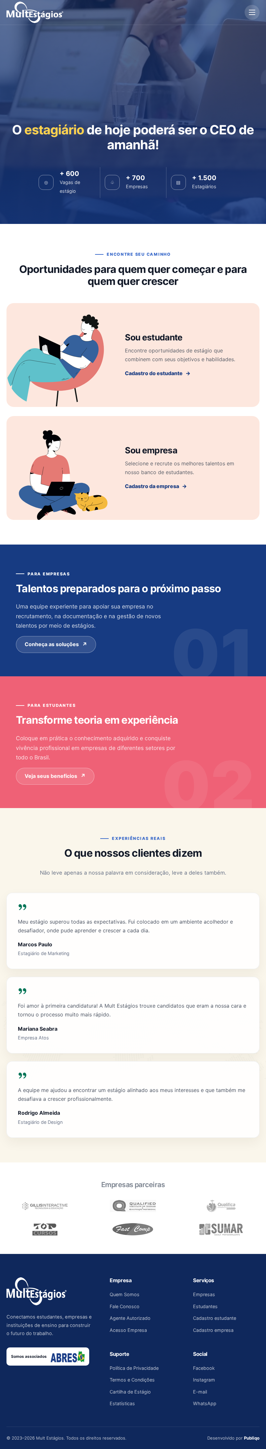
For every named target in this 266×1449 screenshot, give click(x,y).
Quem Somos (124, 1294)
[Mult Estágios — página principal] (34, 12)
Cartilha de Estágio (130, 1391)
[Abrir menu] (252, 12)
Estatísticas (122, 1403)
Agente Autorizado (54, 100)
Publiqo (252, 1438)
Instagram (204, 1379)
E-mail (200, 1391)
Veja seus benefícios (51, 776)
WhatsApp (204, 1403)
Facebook (204, 1368)
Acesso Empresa (51, 87)
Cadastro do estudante (154, 373)
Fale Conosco (124, 1306)
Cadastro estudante (214, 1318)
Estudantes (205, 1306)
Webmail (41, 153)
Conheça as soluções (52, 644)
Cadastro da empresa (152, 486)
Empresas (204, 1294)
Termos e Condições (132, 1379)
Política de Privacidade (134, 1368)
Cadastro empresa (213, 1330)
